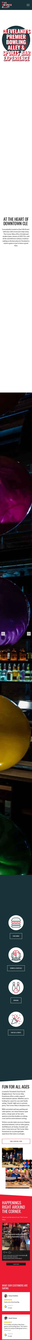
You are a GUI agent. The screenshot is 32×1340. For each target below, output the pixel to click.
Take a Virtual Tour (16, 1141)
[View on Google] (6, 1296)
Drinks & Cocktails (16, 968)
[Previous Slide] (3, 634)
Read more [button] (7, 1330)
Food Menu (16, 936)
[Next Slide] (29, 634)
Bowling (16, 1000)
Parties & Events (16, 1033)
